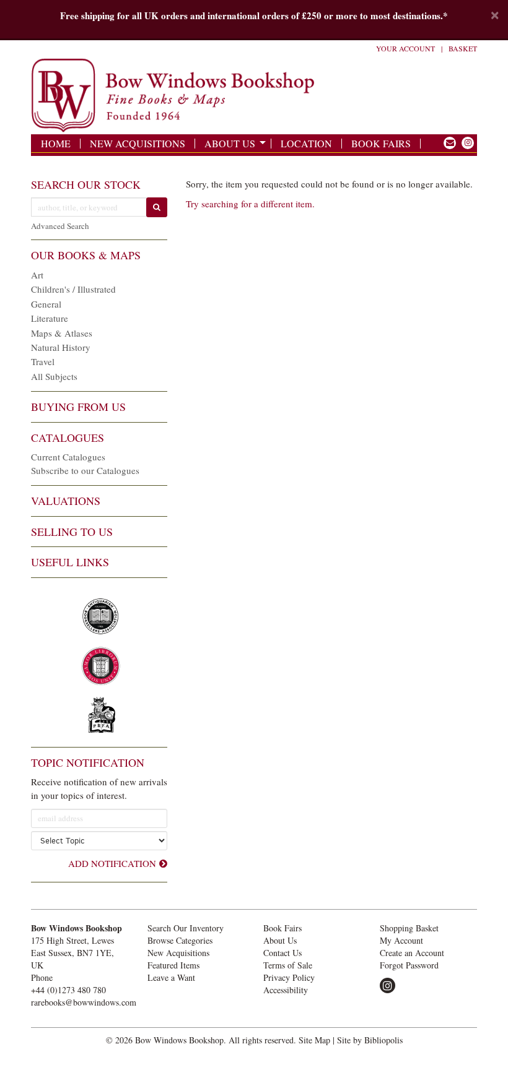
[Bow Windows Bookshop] (176, 95)
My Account (401, 940)
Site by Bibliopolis (370, 1040)
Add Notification (112, 863)
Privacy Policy (289, 977)
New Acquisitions (137, 143)
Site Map (314, 1040)
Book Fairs (381, 143)
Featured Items (173, 965)
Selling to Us (72, 531)
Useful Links (70, 561)
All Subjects (54, 376)
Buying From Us (78, 406)
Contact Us (282, 953)
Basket (463, 48)
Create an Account (412, 953)
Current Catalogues (68, 457)
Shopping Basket (409, 928)
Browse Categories (179, 940)
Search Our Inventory (185, 928)
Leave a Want (171, 977)
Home (56, 143)
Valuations (65, 500)
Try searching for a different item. (250, 203)
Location (306, 143)
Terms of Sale (287, 965)
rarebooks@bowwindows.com (83, 1002)
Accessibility (285, 990)
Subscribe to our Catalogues (85, 470)
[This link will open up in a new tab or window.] (450, 143)
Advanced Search (60, 225)
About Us (229, 143)
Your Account (405, 48)
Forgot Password (409, 965)
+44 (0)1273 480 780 (68, 990)
